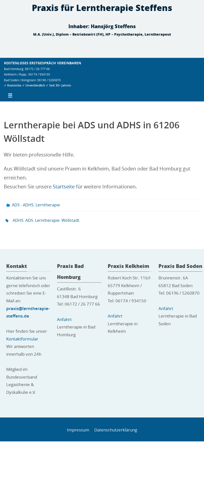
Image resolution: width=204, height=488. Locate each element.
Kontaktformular (22, 336)
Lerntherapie (48, 204)
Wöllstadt (70, 218)
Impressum (78, 427)
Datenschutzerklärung (115, 427)
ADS (29, 218)
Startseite (64, 186)
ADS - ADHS (23, 204)
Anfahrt (64, 316)
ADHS (18, 218)
